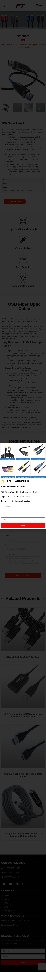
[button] (43, 446)
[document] (23, 486)
